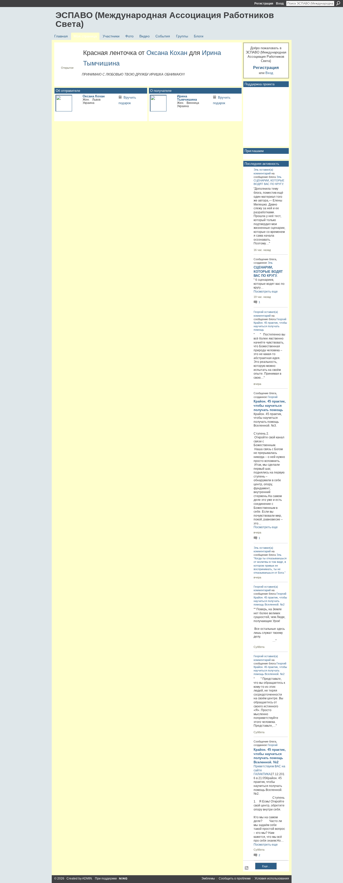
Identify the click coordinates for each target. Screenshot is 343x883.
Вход (280, 3)
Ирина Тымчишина (187, 97)
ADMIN (87, 878)
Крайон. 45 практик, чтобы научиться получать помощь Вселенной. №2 (270, 601)
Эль (256, 169)
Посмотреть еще (266, 291)
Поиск (338, 3)
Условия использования (272, 878)
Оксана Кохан (166, 52)
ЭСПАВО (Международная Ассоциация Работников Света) (164, 19)
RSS (247, 868)
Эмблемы (208, 878)
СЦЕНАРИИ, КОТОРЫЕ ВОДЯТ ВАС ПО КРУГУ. (268, 271)
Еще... (266, 866)
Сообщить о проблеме (235, 878)
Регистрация (263, 3)
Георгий (258, 311)
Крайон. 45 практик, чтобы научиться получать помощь (270, 326)
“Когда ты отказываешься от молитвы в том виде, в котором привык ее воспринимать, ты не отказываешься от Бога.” (270, 565)
